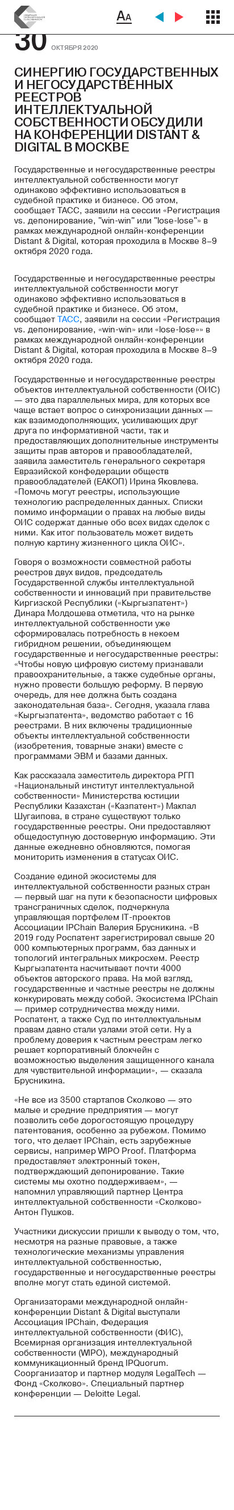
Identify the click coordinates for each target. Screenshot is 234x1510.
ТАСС (67, 319)
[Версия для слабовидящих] (124, 17)
